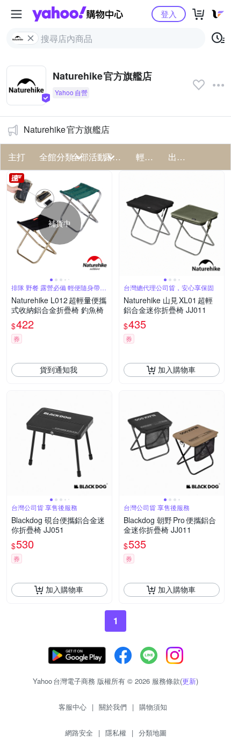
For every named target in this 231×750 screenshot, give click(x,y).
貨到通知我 (58, 369)
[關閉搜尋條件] (30, 38)
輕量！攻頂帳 (149, 157)
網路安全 (79, 732)
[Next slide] (105, 223)
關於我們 (113, 707)
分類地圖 (153, 732)
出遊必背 (181, 157)
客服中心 (72, 707)
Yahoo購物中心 (77, 14)
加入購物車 (177, 369)
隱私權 (115, 732)
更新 (189, 681)
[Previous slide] (14, 223)
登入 (169, 13)
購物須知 (153, 707)
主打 (16, 157)
